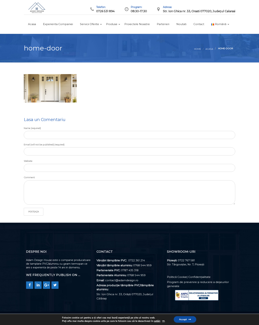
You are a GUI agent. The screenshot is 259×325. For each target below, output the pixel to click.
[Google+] (46, 285)
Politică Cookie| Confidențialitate (189, 277)
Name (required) (32, 128)
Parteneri (162, 24)
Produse (111, 24)
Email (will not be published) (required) (44, 144)
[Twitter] (54, 285)
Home (197, 49)
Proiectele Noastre (137, 24)
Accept (183, 319)
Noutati (181, 24)
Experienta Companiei (57, 24)
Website (28, 161)
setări (157, 321)
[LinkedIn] (38, 285)
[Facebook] (29, 285)
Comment (29, 177)
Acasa (31, 24)
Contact (198, 24)
